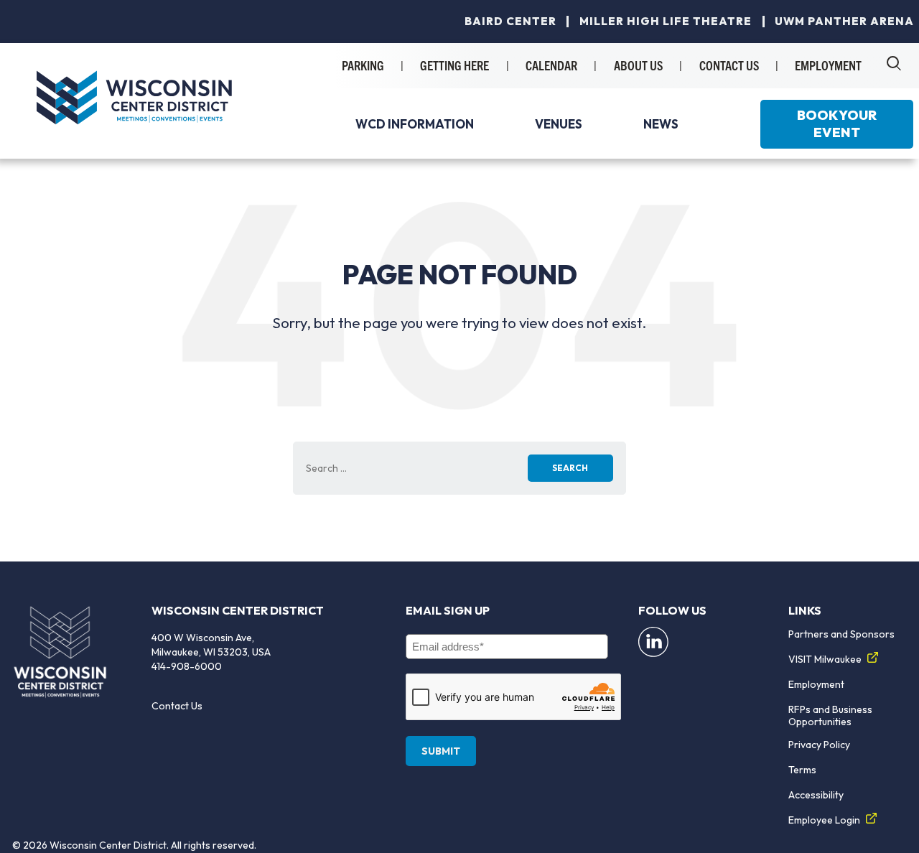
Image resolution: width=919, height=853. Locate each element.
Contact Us (176, 705)
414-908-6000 (186, 666)
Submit (440, 751)
